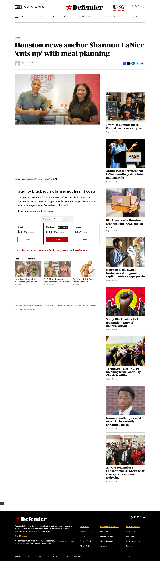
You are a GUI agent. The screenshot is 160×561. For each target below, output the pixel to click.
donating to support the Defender (68, 250)
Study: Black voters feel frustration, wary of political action (122, 322)
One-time (46, 219)
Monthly (57, 219)
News (24, 17)
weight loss (19, 309)
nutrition (93, 306)
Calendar (91, 17)
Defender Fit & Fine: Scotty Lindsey (83, 280)
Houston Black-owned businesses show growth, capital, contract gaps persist (125, 273)
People (43, 17)
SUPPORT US (121, 8)
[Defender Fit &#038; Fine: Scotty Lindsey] (86, 269)
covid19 (53, 306)
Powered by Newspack (137, 557)
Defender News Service (33, 63)
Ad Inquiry (104, 546)
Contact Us (84, 536)
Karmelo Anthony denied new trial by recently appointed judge (123, 421)
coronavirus (38, 306)
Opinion (34, 17)
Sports (63, 17)
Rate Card (104, 531)
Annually (68, 219)
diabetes (59, 306)
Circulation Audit (107, 541)
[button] (57, 214)
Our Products (133, 526)
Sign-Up (135, 17)
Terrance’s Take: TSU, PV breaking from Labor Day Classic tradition (123, 372)
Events (124, 17)
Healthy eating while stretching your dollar (26, 280)
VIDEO (18, 38)
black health (28, 306)
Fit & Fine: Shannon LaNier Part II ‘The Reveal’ (57, 280)
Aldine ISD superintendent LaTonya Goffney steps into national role (124, 174)
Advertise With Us (109, 526)
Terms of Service (86, 541)
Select (28, 239)
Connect (103, 17)
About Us (84, 526)
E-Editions (114, 17)
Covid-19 (46, 306)
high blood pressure (71, 306)
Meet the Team (86, 531)
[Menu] (16, 17)
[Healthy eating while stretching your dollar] (28, 269)
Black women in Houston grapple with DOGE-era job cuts (124, 224)
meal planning (84, 306)
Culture (53, 17)
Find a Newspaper (133, 541)
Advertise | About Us (77, 17)
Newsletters (131, 531)
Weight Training (29, 309)
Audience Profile (106, 536)
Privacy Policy (85, 546)
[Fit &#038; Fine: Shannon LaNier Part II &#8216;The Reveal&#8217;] (57, 269)
